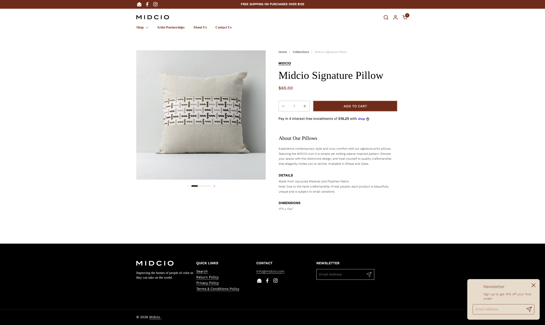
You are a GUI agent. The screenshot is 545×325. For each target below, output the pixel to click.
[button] (386, 17)
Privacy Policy (207, 283)
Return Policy (207, 277)
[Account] (395, 17)
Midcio (155, 317)
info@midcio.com (270, 271)
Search (202, 271)
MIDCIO (284, 63)
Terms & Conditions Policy (217, 289)
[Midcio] (152, 17)
